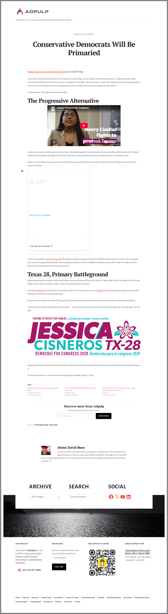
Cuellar (100, 290)
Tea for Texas (53, 425)
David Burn (61, 452)
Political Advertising (41, 425)
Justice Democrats (53, 259)
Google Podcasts (34, 560)
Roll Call (42, 290)
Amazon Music (21, 560)
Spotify (26, 557)
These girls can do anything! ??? (41, 246)
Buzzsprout (30, 553)
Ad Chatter (31, 550)
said (64, 300)
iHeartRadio (20, 563)
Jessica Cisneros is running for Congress (47, 71)
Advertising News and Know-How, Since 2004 (137, 552)
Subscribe (104, 416)
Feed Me (59, 567)
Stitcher (34, 557)
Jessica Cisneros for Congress (52, 250)
